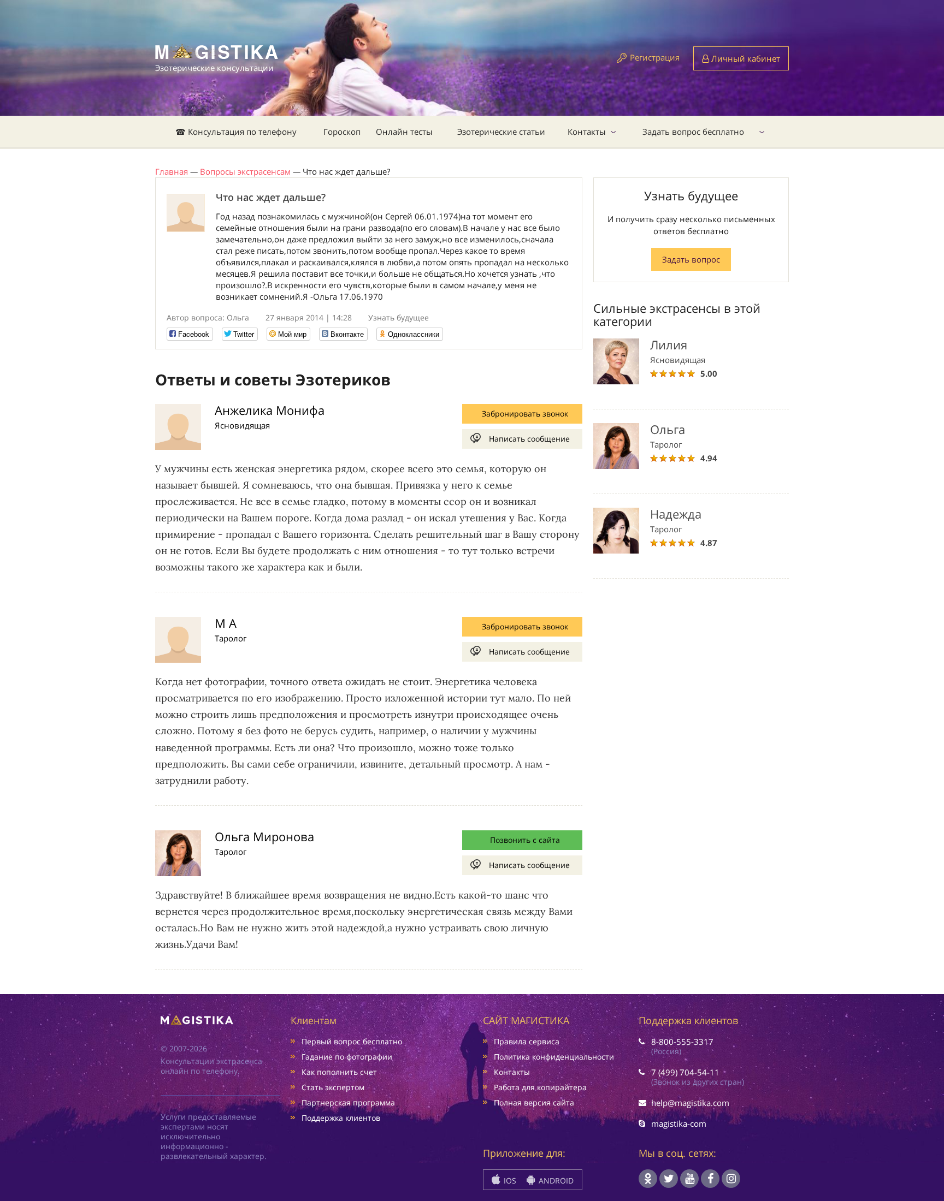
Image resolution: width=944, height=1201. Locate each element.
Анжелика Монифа (269, 410)
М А (226, 623)
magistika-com (678, 1123)
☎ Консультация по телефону (236, 131)
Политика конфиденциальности (554, 1056)
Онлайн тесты (404, 131)
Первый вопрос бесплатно (352, 1041)
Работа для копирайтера (540, 1087)
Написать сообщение (529, 438)
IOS (509, 1180)
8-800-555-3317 (682, 1041)
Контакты (587, 131)
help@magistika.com (690, 1102)
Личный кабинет (744, 58)
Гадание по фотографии (347, 1056)
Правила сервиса (526, 1041)
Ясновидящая (242, 425)
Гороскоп (342, 131)
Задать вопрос (691, 259)
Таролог (230, 638)
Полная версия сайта (534, 1102)
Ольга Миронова (264, 836)
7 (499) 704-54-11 (685, 1072)
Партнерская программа (348, 1102)
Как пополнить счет (339, 1072)
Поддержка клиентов (341, 1118)
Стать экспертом (333, 1087)
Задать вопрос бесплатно (693, 131)
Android (555, 1180)
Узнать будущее (398, 317)
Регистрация (655, 57)
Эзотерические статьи (501, 131)
